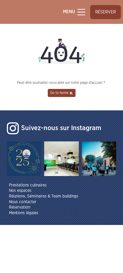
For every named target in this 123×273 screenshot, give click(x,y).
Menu (69, 12)
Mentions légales (23, 213)
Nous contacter (22, 202)
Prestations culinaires (28, 185)
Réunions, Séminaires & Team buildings (43, 196)
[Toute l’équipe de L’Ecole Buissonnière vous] (24, 158)
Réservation (19, 207)
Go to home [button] (59, 93)
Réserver (105, 12)
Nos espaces (20, 191)
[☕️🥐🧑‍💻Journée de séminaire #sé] (61, 158)
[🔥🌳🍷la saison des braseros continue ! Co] (99, 158)
